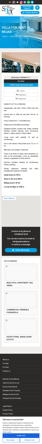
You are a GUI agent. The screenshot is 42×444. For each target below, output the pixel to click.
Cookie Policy (8, 410)
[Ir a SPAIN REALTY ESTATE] (8, 10)
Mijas (26, 36)
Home (4, 36)
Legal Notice (7, 406)
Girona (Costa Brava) (10, 387)
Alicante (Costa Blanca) (11, 379)
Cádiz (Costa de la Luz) (11, 383)
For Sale (6, 363)
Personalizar (10, 440)
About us (6, 360)
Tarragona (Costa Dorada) (12, 398)
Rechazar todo (30, 440)
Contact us (6, 371)
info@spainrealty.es (21, 241)
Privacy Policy (8, 414)
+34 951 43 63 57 (31, 13)
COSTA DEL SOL (16, 36)
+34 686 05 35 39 (21, 234)
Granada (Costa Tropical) (11, 390)
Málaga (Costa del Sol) (11, 394)
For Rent (21, 81)
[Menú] (37, 7)
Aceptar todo (21, 435)
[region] (21, 430)
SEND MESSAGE (22, 250)
